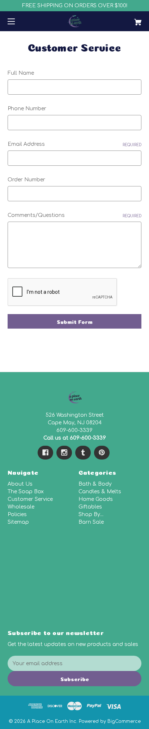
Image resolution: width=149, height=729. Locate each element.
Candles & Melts (99, 491)
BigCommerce (124, 721)
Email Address (74, 144)
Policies (17, 514)
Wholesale (21, 507)
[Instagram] (64, 453)
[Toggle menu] (17, 21)
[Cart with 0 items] (128, 19)
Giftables (90, 507)
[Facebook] (45, 453)
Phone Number (27, 108)
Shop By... (90, 514)
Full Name (21, 73)
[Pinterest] (102, 453)
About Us (20, 484)
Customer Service (30, 499)
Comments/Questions (74, 215)
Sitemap (18, 522)
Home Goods (95, 499)
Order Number (26, 179)
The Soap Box (26, 491)
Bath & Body (95, 484)
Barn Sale (91, 522)
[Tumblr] (83, 453)
